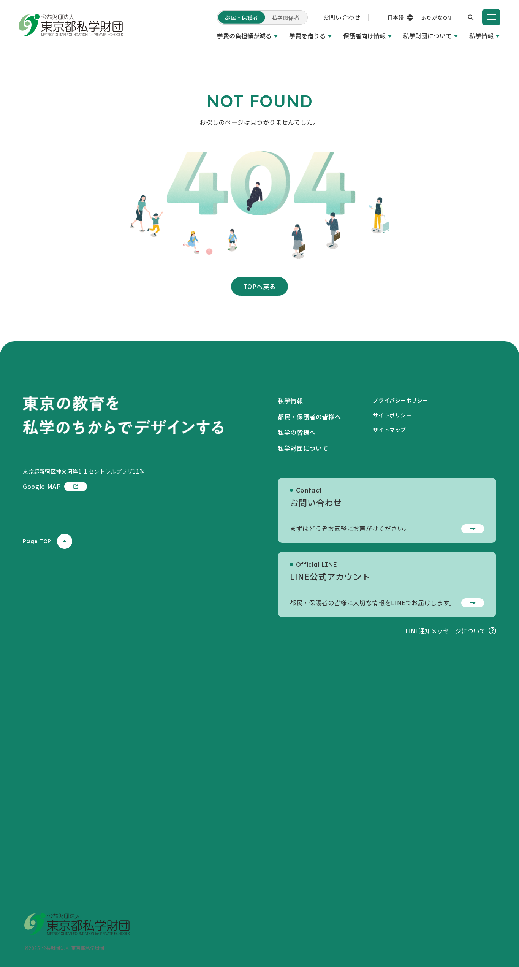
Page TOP (37, 541)
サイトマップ (389, 429)
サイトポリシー (392, 415)
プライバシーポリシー (400, 400)
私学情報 (481, 35)
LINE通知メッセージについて (445, 630)
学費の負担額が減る (244, 35)
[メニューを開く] (491, 17)
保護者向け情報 (364, 35)
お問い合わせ (342, 17)
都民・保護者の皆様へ (309, 416)
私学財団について (427, 35)
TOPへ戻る (260, 286)
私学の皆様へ (297, 432)
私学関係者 (286, 17)
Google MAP (42, 486)
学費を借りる (307, 35)
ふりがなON (436, 17)
